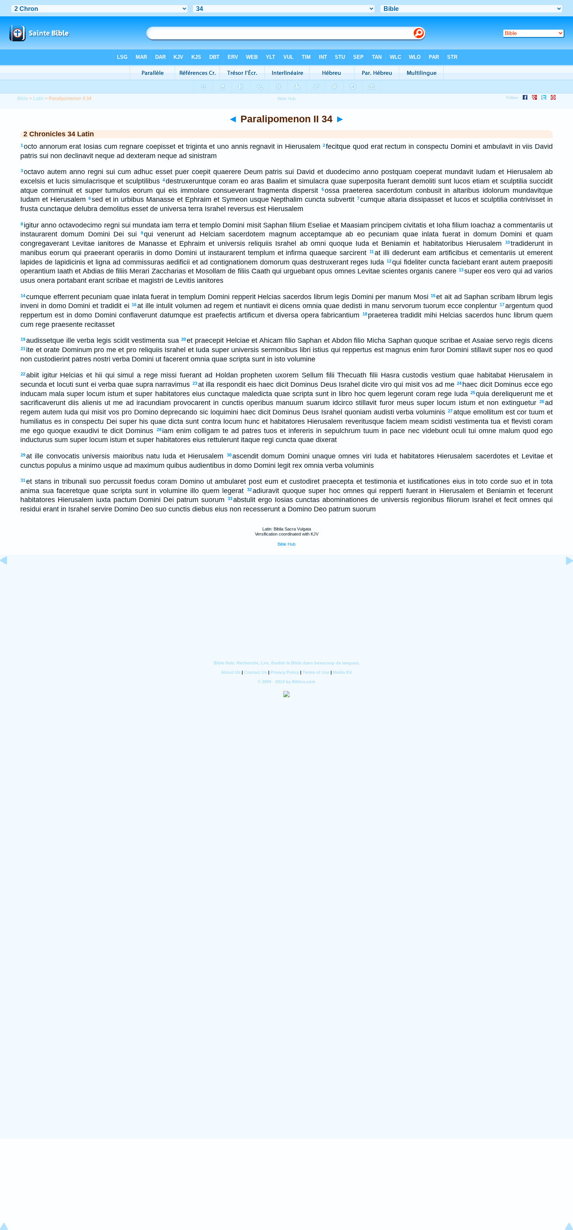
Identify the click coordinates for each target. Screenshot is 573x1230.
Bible (22, 98)
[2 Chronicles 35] (563, 578)
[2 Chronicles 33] (9, 578)
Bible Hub (286, 544)
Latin (38, 98)
